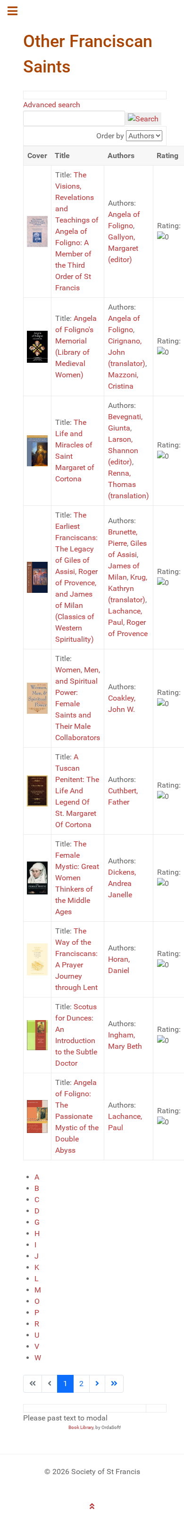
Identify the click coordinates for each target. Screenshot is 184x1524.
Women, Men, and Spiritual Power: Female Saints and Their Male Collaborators (77, 703)
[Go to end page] (114, 1384)
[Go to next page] (97, 1384)
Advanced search (51, 104)
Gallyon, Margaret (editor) (123, 248)
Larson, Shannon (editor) (123, 450)
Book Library (80, 1427)
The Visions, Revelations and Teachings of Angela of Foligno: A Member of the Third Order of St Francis (77, 231)
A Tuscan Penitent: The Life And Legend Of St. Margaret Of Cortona (77, 790)
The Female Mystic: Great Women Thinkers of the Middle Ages (77, 877)
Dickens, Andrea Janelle (122, 883)
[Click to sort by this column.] (95, 135)
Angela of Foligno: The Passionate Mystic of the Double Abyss (77, 1116)
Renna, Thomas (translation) (128, 484)
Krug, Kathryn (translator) (127, 588)
